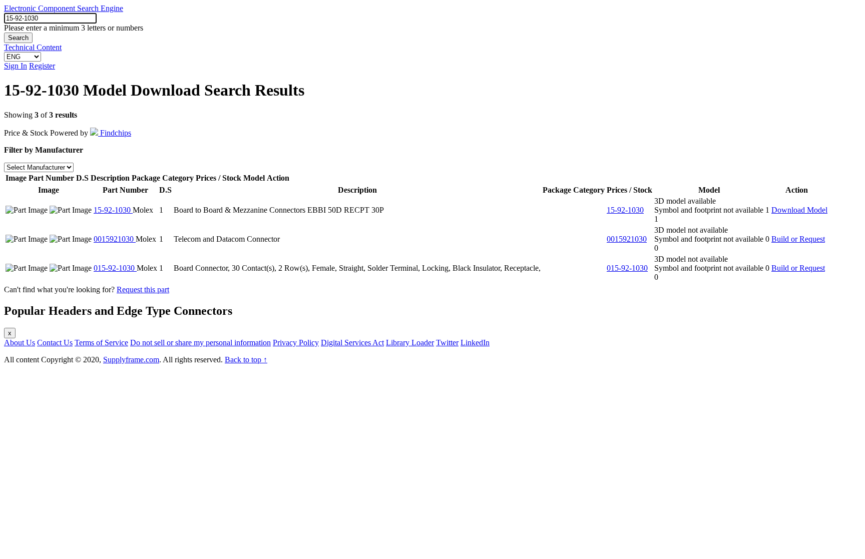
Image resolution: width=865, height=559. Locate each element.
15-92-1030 (113, 210)
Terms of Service (101, 342)
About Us (19, 342)
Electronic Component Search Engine (63, 8)
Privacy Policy (296, 342)
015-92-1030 (115, 268)
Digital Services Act (352, 342)
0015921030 (115, 239)
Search (18, 38)
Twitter (447, 342)
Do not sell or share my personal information (200, 342)
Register (42, 66)
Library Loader (410, 342)
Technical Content (33, 47)
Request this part (143, 289)
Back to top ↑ (246, 359)
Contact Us (55, 342)
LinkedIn (475, 342)
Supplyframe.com (131, 359)
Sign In (15, 66)
